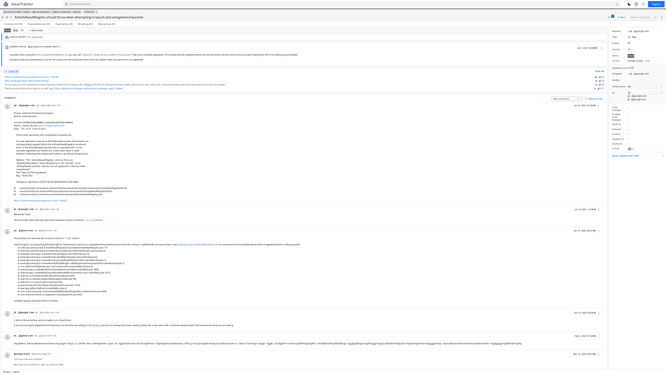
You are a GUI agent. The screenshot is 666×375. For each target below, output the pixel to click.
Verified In (617, 144)
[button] (39, 353)
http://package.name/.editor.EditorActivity (26, 81)
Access (616, 61)
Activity (77, 12)
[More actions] (662, 17)
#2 (603, 77)
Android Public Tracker (18, 12)
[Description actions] (601, 48)
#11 (602, 88)
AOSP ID (616, 124)
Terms (16, 372)
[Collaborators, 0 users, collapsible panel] (645, 86)
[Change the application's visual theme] (629, 4)
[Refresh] (7, 17)
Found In (616, 134)
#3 (57, 209)
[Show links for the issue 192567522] (96, 12)
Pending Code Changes (616, 117)
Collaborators (619, 86)
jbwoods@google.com (51, 125)
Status (615, 56)
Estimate (616, 129)
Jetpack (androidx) (61, 12)
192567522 (89, 12)
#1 (59, 46)
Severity (616, 49)
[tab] (13, 24)
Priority (615, 43)
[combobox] (342, 4)
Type (614, 37)
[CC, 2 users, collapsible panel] (645, 92)
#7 (49, 354)
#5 (603, 84)
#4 (603, 81)
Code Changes (616, 108)
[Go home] (3, 17)
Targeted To (618, 139)
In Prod (615, 149)
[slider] (609, 198)
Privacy (6, 372)
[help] (636, 4)
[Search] (67, 4)
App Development (41, 12)
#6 (55, 335)
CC (613, 93)
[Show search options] (617, 4)
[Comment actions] (598, 105)
